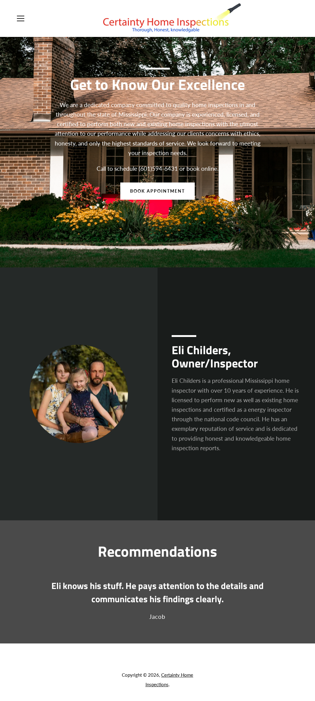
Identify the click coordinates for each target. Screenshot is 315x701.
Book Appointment (157, 191)
